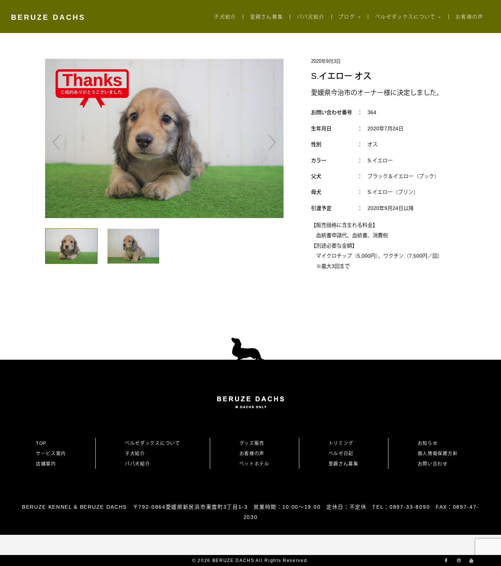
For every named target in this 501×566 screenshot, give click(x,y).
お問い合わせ (435, 464)
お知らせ (428, 443)
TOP (41, 443)
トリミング (341, 443)
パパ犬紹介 (311, 16)
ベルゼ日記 (341, 453)
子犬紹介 (225, 16)
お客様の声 (469, 16)
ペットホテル (254, 464)
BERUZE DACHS (48, 17)
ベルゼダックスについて (405, 16)
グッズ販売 (251, 443)
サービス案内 (51, 453)
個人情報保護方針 (438, 453)
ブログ (347, 16)
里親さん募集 (266, 16)
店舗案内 (46, 464)
